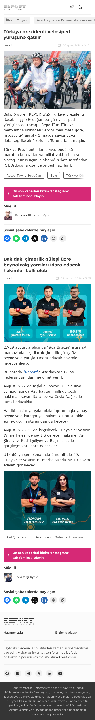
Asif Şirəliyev (16, 537)
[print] (53, 238)
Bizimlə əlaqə (66, 633)
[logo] (15, 7)
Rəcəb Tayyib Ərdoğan (23, 175)
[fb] (7, 238)
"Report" (30, 372)
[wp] (16, 238)
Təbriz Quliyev (26, 577)
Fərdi (8, 45)
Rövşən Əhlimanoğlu (32, 215)
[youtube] (60, 673)
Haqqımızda (13, 633)
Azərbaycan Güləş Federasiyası (59, 537)
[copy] (62, 238)
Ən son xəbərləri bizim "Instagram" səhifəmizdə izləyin (41, 193)
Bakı (53, 175)
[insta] (17, 673)
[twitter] (34, 238)
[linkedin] (44, 238)
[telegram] (25, 238)
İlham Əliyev (16, 20)
